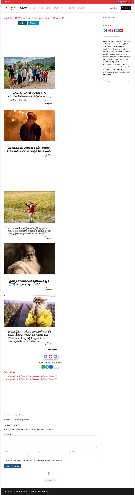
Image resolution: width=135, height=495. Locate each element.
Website (72, 451)
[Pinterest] (130, 2)
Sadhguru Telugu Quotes (20, 419)
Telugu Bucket (15, 8)
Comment (8, 434)
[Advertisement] (50, 41)
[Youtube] (124, 2)
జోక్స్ (22, 22)
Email (39, 451)
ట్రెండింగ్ (33, 22)
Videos (127, 8)
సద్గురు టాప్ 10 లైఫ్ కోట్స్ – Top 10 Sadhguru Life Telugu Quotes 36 (32, 379)
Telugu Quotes (18, 414)
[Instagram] (127, 2)
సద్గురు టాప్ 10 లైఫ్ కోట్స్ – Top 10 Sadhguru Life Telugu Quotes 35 (32, 376)
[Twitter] (121, 2)
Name (6, 451)
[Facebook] (118, 2)
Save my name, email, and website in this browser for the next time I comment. (34, 460)
